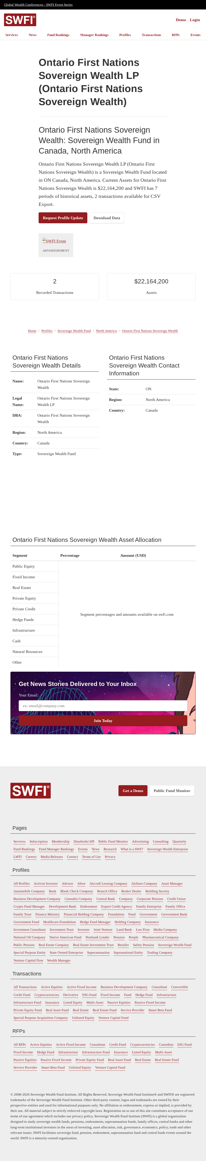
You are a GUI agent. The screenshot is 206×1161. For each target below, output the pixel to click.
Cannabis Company (78, 899)
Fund (132, 914)
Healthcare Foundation (59, 922)
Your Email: (29, 695)
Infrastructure (166, 995)
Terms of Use (91, 857)
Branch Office (107, 891)
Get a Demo (133, 790)
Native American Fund (65, 937)
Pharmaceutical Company (160, 937)
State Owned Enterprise (66, 952)
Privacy (110, 857)
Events (196, 35)
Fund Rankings (58, 35)
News (33, 35)
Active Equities (52, 987)
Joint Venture (103, 930)
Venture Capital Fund (113, 1018)
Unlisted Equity (83, 1018)
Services (11, 35)
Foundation (116, 914)
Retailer (123, 945)
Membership (61, 841)
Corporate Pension (150, 899)
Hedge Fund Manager (95, 922)
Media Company (165, 930)
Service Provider (132, 1010)
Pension (119, 937)
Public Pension (24, 945)
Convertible (179, 987)
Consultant (159, 987)
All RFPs (19, 1044)
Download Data (107, 218)
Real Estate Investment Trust (93, 945)
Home (32, 331)
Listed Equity (72, 1002)
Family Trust (22, 914)
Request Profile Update (63, 218)
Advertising (140, 841)
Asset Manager (172, 883)
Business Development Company (37, 899)
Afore (81, 883)
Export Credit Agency (116, 906)
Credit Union (176, 899)
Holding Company (128, 922)
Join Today (103, 720)
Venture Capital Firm (28, 960)
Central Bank (105, 899)
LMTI (17, 857)
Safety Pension (143, 945)
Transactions (151, 35)
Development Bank (62, 906)
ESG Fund (89, 995)
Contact (72, 857)
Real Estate (81, 1010)
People (133, 937)
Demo (181, 20)
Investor (84, 930)
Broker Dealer (131, 891)
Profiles (125, 35)
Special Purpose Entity (29, 952)
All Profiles (21, 883)
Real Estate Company (54, 945)
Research (110, 849)
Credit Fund (21, 995)
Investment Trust (62, 930)
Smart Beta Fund (160, 1010)
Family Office (175, 906)
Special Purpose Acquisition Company (40, 1018)
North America (106, 331)
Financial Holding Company (84, 914)
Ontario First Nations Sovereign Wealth (150, 331)
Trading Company (160, 952)
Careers (31, 857)
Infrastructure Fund (27, 1002)
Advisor (67, 883)
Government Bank (174, 914)
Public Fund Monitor (172, 790)
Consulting (161, 841)
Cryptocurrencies (46, 995)
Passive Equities (119, 1002)
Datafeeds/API (84, 841)
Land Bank (124, 930)
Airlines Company (144, 883)
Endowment (88, 906)
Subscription (39, 841)
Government (148, 914)
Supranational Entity (128, 952)
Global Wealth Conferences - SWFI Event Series (38, 5)
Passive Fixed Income (150, 1002)
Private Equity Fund (27, 1010)
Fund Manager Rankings (56, 849)
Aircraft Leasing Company (108, 883)
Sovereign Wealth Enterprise (167, 849)
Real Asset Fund (57, 1010)
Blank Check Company (76, 891)
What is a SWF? (132, 849)
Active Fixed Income (82, 987)
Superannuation (98, 952)
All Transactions (25, 987)
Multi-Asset (95, 1002)
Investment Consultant (29, 930)
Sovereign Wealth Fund (74, 331)
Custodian (166, 1044)
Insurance (152, 922)
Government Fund (26, 922)
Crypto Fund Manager (29, 906)
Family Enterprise (149, 906)
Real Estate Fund (105, 1010)
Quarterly (179, 841)
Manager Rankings (94, 35)
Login (195, 20)
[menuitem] (11, 35)
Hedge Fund (144, 995)
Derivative (70, 995)
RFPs (176, 35)
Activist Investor (46, 883)
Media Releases (52, 857)
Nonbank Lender (97, 937)
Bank (52, 891)
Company (126, 899)
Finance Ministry (47, 914)
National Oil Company (29, 937)
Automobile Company (29, 891)
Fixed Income (110, 995)
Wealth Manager (59, 960)
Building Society (157, 891)
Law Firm (142, 930)
